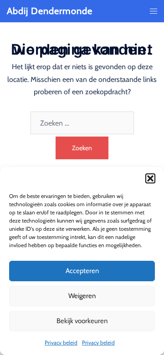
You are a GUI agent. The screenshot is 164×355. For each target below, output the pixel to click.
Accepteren (82, 271)
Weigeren (82, 296)
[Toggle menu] (153, 11)
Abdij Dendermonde (49, 10)
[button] (150, 178)
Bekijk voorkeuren (82, 321)
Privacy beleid (61, 342)
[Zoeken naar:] (82, 123)
